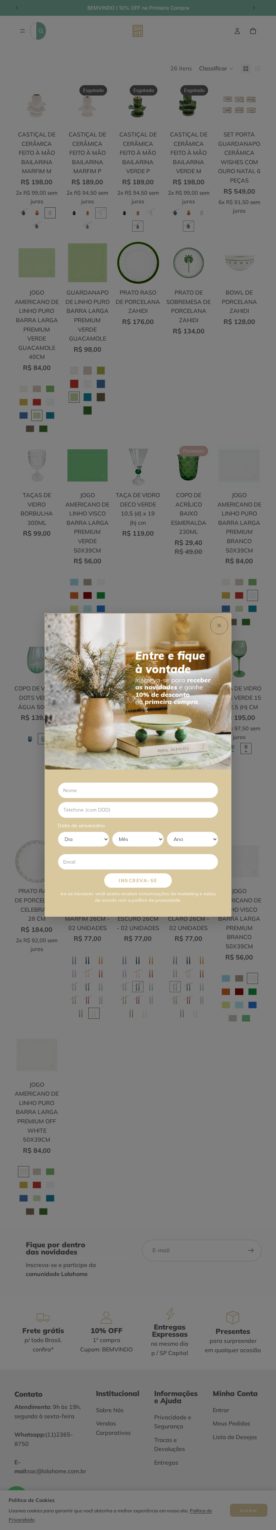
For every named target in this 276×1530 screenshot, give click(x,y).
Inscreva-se (138, 880)
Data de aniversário (81, 825)
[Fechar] (219, 625)
